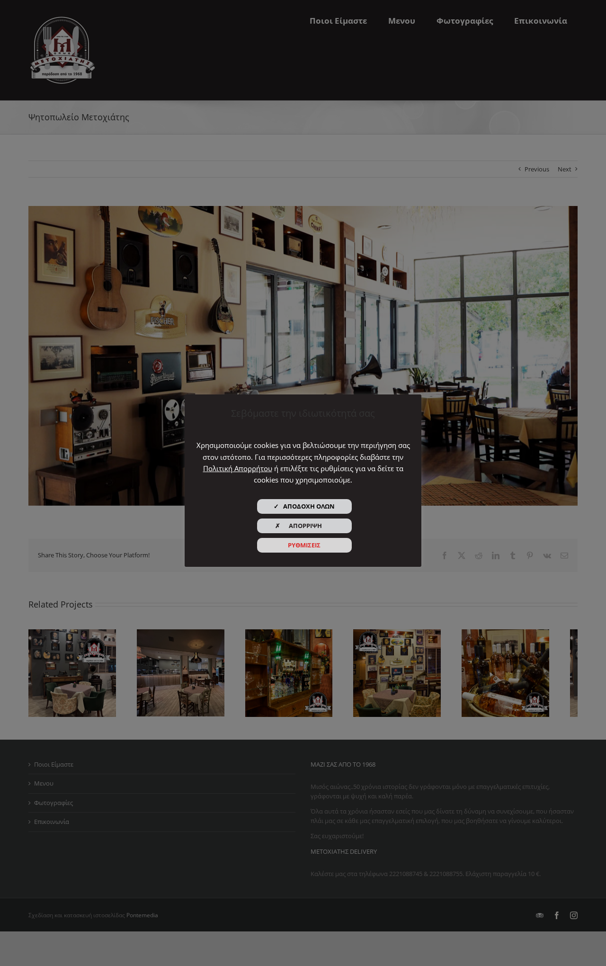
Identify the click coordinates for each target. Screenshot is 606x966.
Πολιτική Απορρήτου (237, 468)
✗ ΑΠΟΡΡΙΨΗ (304, 525)
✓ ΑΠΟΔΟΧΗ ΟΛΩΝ (304, 506)
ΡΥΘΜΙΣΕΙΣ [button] (304, 545)
